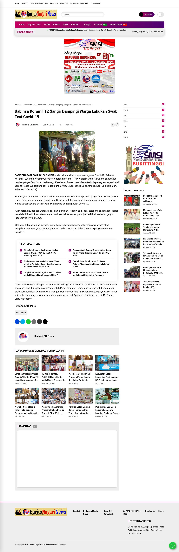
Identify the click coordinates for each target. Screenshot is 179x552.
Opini (65, 24)
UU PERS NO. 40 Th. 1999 (79, 3)
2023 (144, 117)
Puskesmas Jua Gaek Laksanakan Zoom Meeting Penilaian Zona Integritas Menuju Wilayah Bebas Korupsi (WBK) (42, 260)
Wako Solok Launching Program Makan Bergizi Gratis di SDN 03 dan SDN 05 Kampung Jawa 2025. (41, 249)
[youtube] (122, 3)
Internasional (118, 24)
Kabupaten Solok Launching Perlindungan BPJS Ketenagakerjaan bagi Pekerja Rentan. (106, 373)
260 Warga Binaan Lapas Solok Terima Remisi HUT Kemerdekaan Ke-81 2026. (152, 281)
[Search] (101, 14)
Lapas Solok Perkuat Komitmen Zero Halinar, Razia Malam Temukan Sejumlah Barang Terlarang (153, 238)
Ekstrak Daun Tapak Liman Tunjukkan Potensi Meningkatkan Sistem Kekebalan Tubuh (91, 260)
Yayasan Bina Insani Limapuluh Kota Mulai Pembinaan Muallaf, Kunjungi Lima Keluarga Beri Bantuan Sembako (153, 253)
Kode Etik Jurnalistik (59, 3)
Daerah (74, 24)
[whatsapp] (28, 318)
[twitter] (22, 318)
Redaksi (25, 3)
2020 (144, 134)
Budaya (87, 24)
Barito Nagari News (37, 541)
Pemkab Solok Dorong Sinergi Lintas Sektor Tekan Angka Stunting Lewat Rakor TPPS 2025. (92, 249)
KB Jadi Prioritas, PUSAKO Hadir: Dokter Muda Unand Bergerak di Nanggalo (90, 270)
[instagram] (118, 3)
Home (17, 3)
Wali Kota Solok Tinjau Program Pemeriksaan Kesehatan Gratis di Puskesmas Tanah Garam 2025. (80, 373)
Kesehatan (28, 101)
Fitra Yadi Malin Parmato (56, 541)
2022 (144, 123)
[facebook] (114, 3)
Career (161, 508)
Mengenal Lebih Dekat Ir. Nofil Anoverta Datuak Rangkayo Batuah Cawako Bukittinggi (153, 210)
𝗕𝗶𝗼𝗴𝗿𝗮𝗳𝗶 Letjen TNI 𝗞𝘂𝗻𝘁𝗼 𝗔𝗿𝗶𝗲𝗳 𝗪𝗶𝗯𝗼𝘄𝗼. (152, 195)
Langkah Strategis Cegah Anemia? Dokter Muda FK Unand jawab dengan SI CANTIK (42, 270)
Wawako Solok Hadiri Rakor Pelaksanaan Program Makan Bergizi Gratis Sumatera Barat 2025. (26, 406)
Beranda (18, 101)
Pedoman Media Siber (39, 3)
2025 (144, 107)
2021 (144, 128)
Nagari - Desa (34, 24)
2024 (144, 112)
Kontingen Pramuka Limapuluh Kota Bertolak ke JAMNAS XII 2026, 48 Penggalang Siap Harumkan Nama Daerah (153, 267)
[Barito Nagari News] (36, 17)
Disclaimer (95, 3)
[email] (39, 318)
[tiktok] (126, 3)
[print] (33, 318)
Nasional (100, 24)
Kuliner (56, 24)
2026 (144, 101)
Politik (47, 24)
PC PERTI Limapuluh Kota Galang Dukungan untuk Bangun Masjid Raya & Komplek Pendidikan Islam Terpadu (80, 30)
